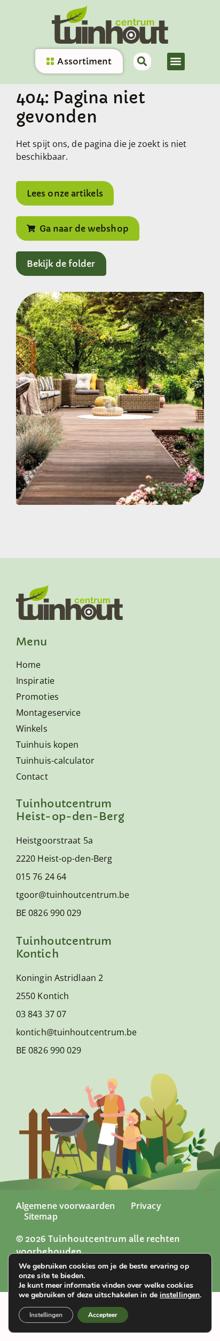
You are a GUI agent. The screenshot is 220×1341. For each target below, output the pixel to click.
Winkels (32, 728)
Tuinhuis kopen (47, 744)
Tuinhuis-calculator (55, 760)
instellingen (180, 1295)
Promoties (37, 696)
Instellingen (45, 1315)
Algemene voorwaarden (65, 1205)
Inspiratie (35, 680)
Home (28, 664)
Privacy (146, 1205)
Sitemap (41, 1216)
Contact (32, 776)
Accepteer (102, 1315)
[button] (176, 61)
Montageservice (48, 712)
